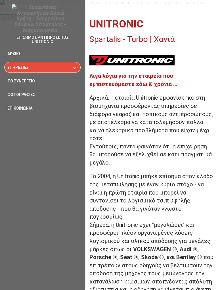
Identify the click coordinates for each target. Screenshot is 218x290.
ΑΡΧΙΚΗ (14, 54)
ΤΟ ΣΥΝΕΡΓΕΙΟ (21, 81)
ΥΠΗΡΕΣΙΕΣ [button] (18, 67)
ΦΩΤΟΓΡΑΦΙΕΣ (21, 94)
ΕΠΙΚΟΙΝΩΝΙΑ (19, 108)
